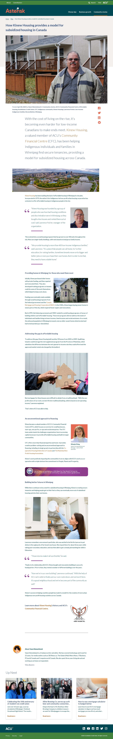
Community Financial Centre (36, 608)
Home (7, 19)
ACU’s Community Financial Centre (67, 107)
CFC (36, 109)
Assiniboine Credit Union (26, 109)
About (9, 2)
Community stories (100, 12)
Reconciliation (30, 112)
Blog (12, 19)
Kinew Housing (58, 109)
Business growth (85, 12)
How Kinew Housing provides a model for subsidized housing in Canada (34, 19)
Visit (99, 2)
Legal (20, 735)
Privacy (8, 735)
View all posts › (30, 665)
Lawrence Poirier (69, 109)
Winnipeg (38, 112)
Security (14, 735)
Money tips (72, 12)
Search (93, 2)
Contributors (17, 2)
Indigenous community (45, 109)
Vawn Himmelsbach (34, 107)
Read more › (11, 716)
